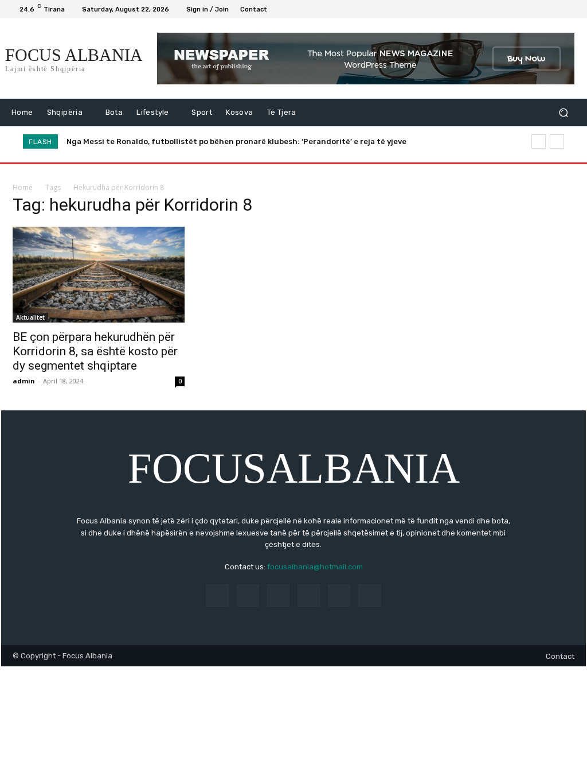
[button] (563, 112)
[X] (542, 9)
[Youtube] (570, 9)
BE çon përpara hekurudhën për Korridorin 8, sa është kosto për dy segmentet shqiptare (95, 351)
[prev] (538, 141)
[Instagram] (528, 9)
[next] (557, 141)
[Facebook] (515, 9)
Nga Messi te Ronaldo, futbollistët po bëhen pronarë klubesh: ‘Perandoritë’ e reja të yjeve (236, 141)
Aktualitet (30, 317)
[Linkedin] (278, 595)
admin (24, 381)
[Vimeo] (556, 9)
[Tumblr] (339, 595)
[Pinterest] (309, 595)
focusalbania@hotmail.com (315, 566)
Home (23, 187)
